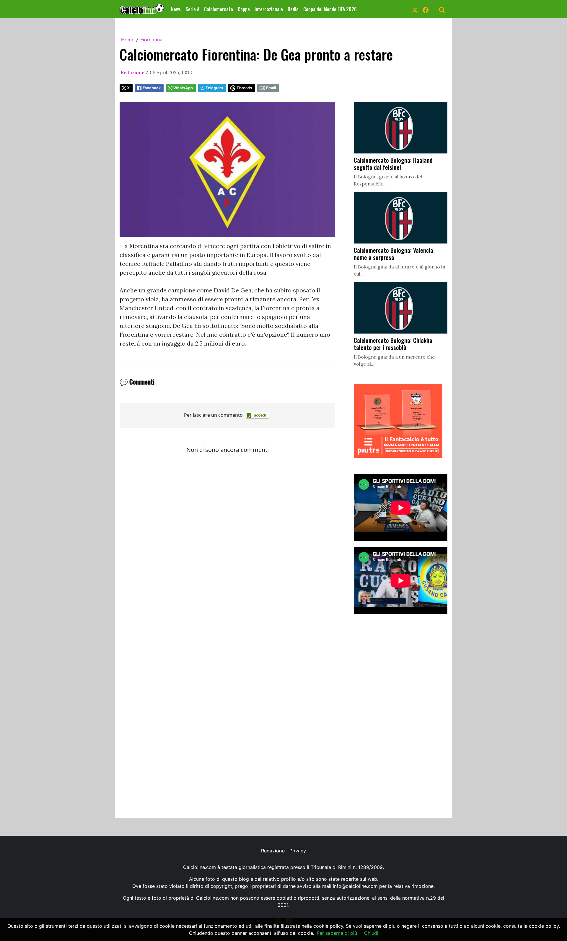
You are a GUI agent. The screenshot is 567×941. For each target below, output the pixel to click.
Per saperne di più (337, 933)
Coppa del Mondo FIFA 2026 (330, 9)
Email (271, 88)
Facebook (152, 88)
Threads (244, 88)
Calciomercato (218, 9)
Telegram (214, 88)
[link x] (415, 9)
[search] (442, 9)
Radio (293, 9)
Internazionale (269, 9)
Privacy (297, 851)
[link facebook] (425, 9)
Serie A (192, 9)
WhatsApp (183, 88)
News (176, 9)
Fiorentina (151, 40)
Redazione (132, 72)
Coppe (244, 9)
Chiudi (371, 933)
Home (127, 40)
